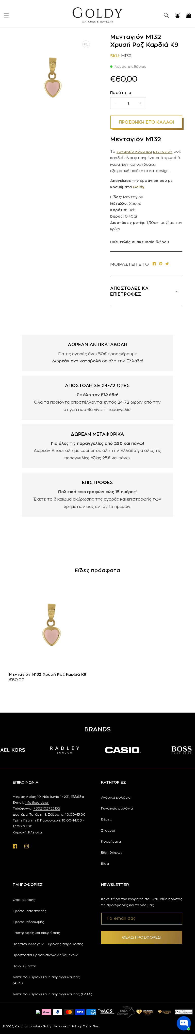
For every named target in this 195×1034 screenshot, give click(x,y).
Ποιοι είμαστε (24, 966)
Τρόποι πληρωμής (28, 922)
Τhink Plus (91, 1026)
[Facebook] (154, 264)
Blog (105, 863)
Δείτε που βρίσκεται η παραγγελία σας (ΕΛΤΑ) (52, 994)
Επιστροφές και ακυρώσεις (36, 932)
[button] (6, 15)
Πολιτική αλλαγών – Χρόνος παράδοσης (48, 944)
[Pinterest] (160, 264)
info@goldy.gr (37, 802)
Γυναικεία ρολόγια (117, 808)
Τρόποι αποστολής (29, 911)
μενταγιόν (162, 151)
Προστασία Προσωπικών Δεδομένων (45, 955)
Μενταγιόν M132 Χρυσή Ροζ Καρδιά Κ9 (47, 674)
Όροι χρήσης (24, 899)
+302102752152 (46, 808)
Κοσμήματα (111, 841)
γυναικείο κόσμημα (134, 151)
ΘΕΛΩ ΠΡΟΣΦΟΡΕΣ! (141, 937)
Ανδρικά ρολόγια (116, 797)
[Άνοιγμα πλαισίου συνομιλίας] (184, 1023)
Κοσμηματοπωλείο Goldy (33, 1026)
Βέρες (106, 819)
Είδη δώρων (111, 852)
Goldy (138, 187)
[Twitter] (167, 264)
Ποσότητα (120, 92)
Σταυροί (108, 830)
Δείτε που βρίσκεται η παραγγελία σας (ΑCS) (46, 980)
